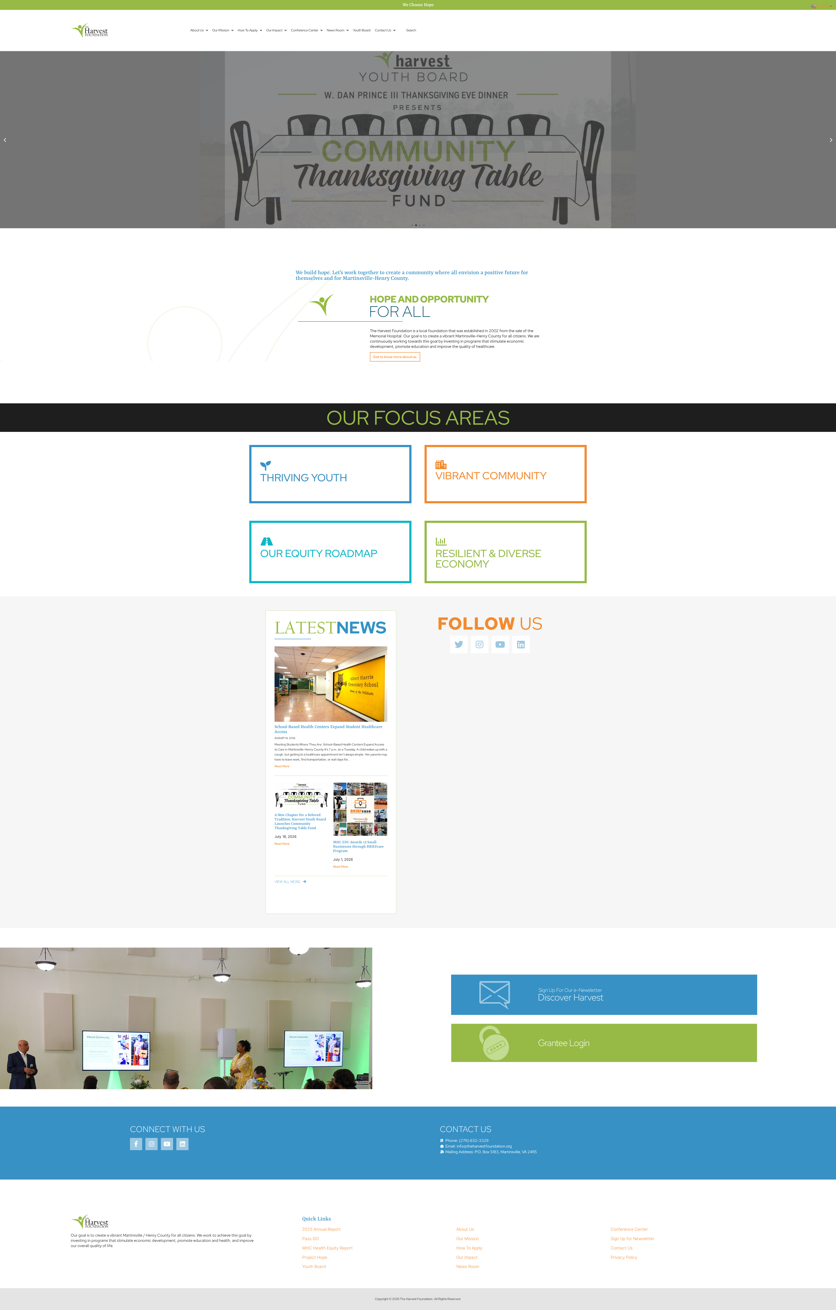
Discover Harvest (570, 997)
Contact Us (383, 30)
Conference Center (304, 30)
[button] (5, 139)
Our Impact (274, 30)
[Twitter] (459, 644)
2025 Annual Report (321, 1229)
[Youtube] (500, 644)
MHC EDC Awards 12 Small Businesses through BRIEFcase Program (358, 846)
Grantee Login (563, 1043)
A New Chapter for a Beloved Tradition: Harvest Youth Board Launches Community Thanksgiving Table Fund (300, 821)
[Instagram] (479, 644)
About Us (197, 30)
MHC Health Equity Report (327, 1248)
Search (411, 30)
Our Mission (220, 30)
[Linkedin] (521, 644)
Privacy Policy (624, 1257)
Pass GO (310, 1238)
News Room (335, 30)
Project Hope (314, 1257)
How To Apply (248, 30)
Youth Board (362, 30)
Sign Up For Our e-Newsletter (570, 990)
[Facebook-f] (136, 1144)
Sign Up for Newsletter (632, 1238)
